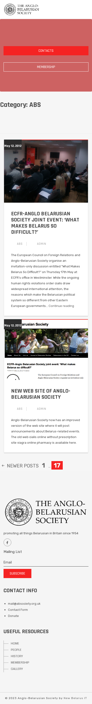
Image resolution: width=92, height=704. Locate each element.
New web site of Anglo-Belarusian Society (40, 394)
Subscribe (17, 573)
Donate (13, 616)
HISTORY (17, 656)
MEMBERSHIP (20, 662)
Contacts (46, 50)
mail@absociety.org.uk (24, 603)
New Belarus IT (75, 698)
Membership (46, 67)
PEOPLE (16, 650)
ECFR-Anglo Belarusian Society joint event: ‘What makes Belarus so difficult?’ (45, 223)
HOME (15, 643)
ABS (20, 244)
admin (41, 244)
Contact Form (18, 609)
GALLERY (17, 669)
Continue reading (61, 306)
